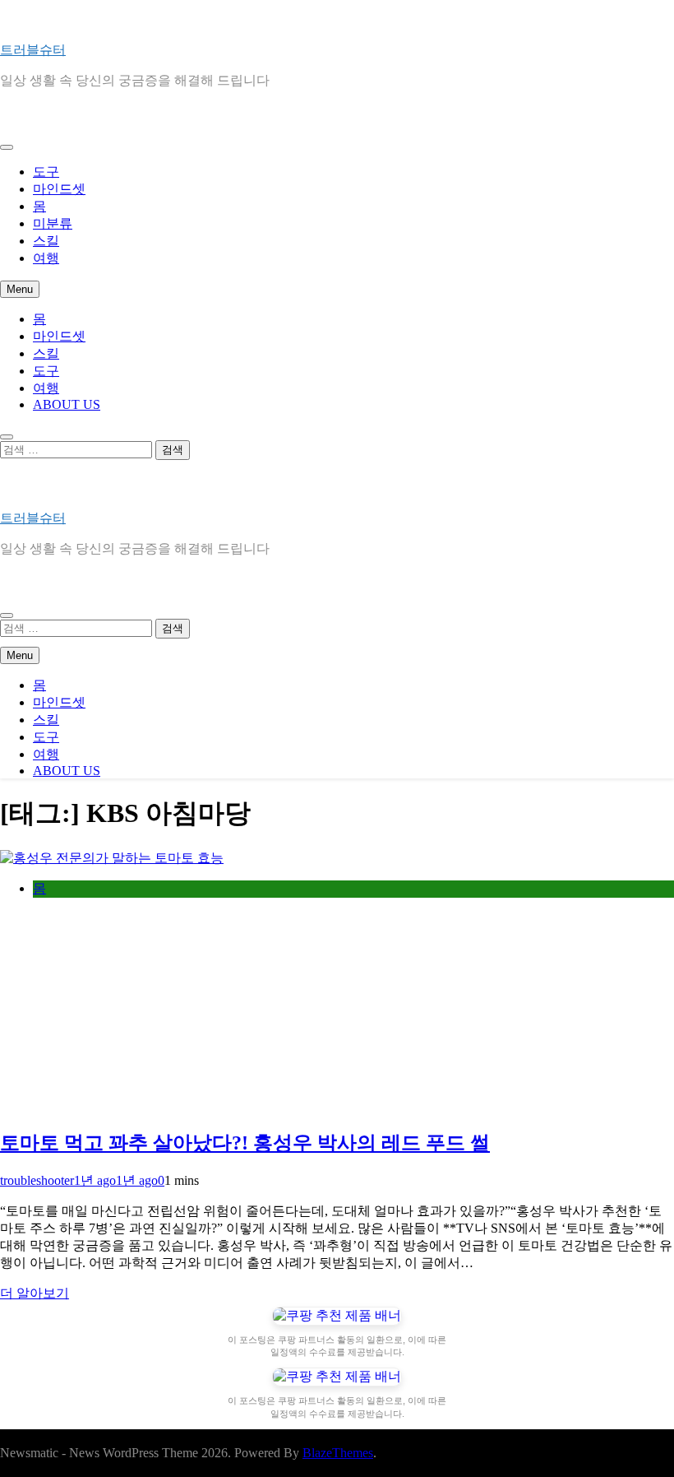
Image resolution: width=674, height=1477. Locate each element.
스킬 (46, 241)
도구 (46, 172)
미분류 (52, 223)
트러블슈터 (33, 50)
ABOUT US (66, 404)
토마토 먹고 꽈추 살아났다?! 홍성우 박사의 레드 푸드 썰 (245, 1143)
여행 (46, 258)
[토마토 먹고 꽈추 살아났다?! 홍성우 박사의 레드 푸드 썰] (112, 858)
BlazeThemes (337, 1453)
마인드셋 (59, 189)
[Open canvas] (6, 147)
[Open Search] (6, 436)
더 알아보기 (34, 1293)
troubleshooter (37, 1180)
